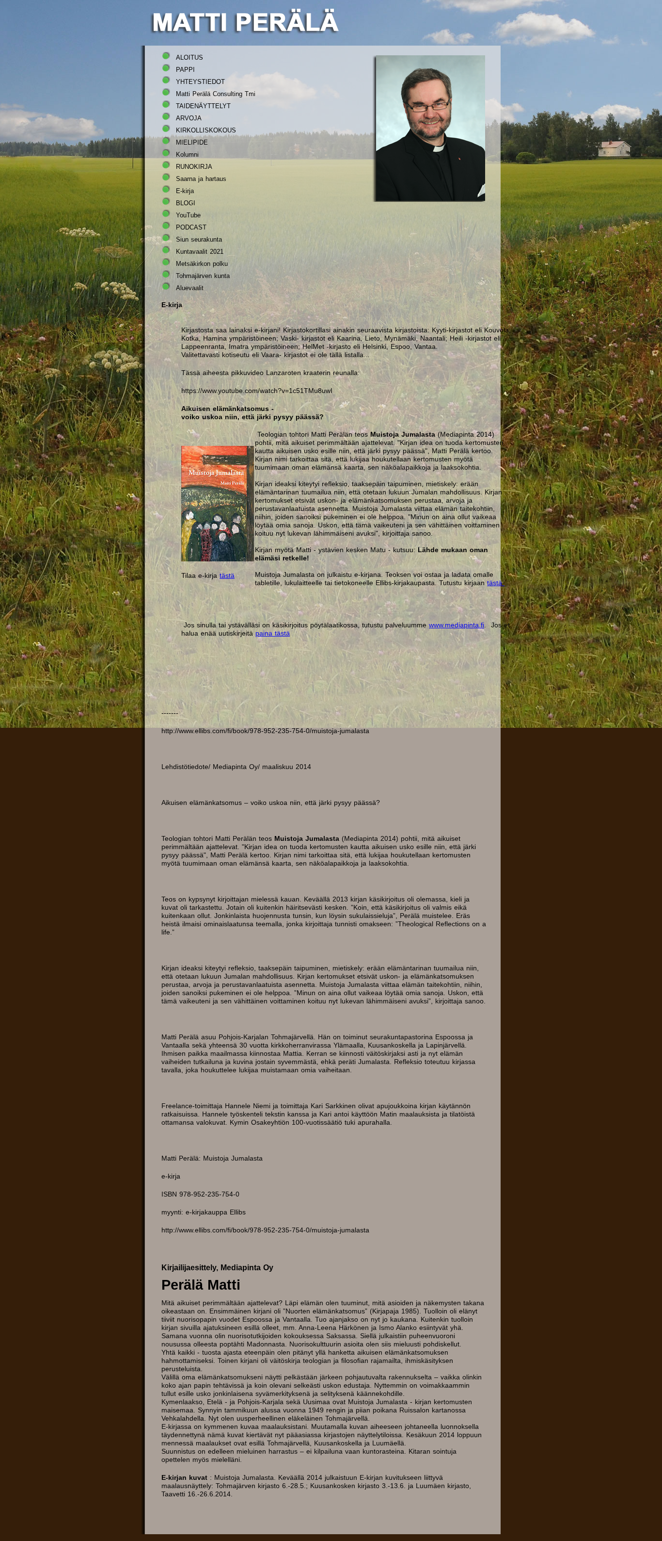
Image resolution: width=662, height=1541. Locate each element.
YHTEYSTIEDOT (200, 81)
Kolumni (187, 154)
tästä (227, 575)
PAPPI (185, 69)
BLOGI (185, 203)
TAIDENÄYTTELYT (203, 106)
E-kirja (185, 191)
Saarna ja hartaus (201, 178)
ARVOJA (189, 118)
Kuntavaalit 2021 (199, 251)
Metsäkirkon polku (202, 263)
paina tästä (272, 633)
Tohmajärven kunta (203, 275)
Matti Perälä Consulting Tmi (215, 94)
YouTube (188, 215)
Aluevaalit (190, 288)
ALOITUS (189, 57)
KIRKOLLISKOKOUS (206, 130)
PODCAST (191, 227)
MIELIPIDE (192, 142)
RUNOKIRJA (194, 166)
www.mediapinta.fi (456, 625)
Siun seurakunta (199, 239)
